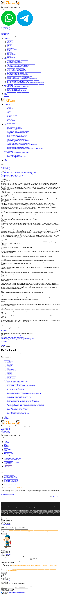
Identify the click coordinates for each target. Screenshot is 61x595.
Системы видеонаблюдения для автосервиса (18, 81)
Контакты (6, 96)
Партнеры (9, 44)
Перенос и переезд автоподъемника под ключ (18, 77)
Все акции (3, 178)
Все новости (4, 341)
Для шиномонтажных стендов (11, 462)
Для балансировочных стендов (11, 459)
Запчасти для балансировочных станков (17, 88)
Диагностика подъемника (10, 477)
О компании (7, 38)
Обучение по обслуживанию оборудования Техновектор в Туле (17, 339)
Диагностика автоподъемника (14, 62)
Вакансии (9, 50)
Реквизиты (9, 52)
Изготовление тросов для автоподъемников (18, 65)
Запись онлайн (4, 34)
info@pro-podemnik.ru (6, 29)
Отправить (3, 533)
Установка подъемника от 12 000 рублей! (11, 176)
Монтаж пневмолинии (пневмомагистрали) (18, 66)
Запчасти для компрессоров (14, 89)
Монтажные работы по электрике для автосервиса (19, 76)
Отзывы (9, 41)
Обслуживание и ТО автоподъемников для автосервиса (21, 64)
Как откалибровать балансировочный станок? (12, 337)
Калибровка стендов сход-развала (15, 68)
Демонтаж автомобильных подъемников (17, 73)
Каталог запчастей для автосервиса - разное (18, 92)
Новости (9, 45)
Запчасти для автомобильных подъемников (18, 86)
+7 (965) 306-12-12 (5, 28)
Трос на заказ (7, 466)
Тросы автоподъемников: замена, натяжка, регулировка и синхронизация (25, 84)
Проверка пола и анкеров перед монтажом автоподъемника (22, 78)
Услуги (5, 58)
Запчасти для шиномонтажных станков (16, 90)
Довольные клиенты (12, 49)
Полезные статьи (8, 452)
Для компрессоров (8, 461)
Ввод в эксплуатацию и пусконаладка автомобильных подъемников (24, 72)
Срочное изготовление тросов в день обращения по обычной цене (17, 174)
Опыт (8, 46)
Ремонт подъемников (9, 475)
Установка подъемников (10, 476)
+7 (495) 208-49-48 (5, 27)
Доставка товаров (11, 54)
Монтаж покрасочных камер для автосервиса (18, 74)
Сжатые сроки (10, 48)
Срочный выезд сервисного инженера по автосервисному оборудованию (25, 82)
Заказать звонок (5, 33)
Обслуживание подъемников (11, 479)
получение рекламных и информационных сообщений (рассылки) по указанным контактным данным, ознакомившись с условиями (33, 530)
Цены (5, 93)
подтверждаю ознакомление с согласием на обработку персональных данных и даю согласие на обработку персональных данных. (35, 531)
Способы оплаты (11, 57)
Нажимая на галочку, (30, 531)
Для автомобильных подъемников (12, 458)
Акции (5, 94)
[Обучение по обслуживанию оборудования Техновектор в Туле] (17, 338)
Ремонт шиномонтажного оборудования (17, 69)
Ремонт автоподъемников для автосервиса (17, 60)
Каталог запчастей (8, 85)
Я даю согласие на (30, 530)
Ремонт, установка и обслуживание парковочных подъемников (23, 80)
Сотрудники (10, 42)
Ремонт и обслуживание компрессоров (16, 70)
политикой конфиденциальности (16, 592)
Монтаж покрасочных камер (11, 481)
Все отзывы (4, 330)
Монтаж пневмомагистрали (11, 480)
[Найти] (15, 36)
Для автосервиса (8, 463)
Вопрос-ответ (10, 53)
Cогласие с (13, 592)
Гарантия (9, 56)
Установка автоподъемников (14, 61)
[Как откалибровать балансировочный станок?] (13, 335)
